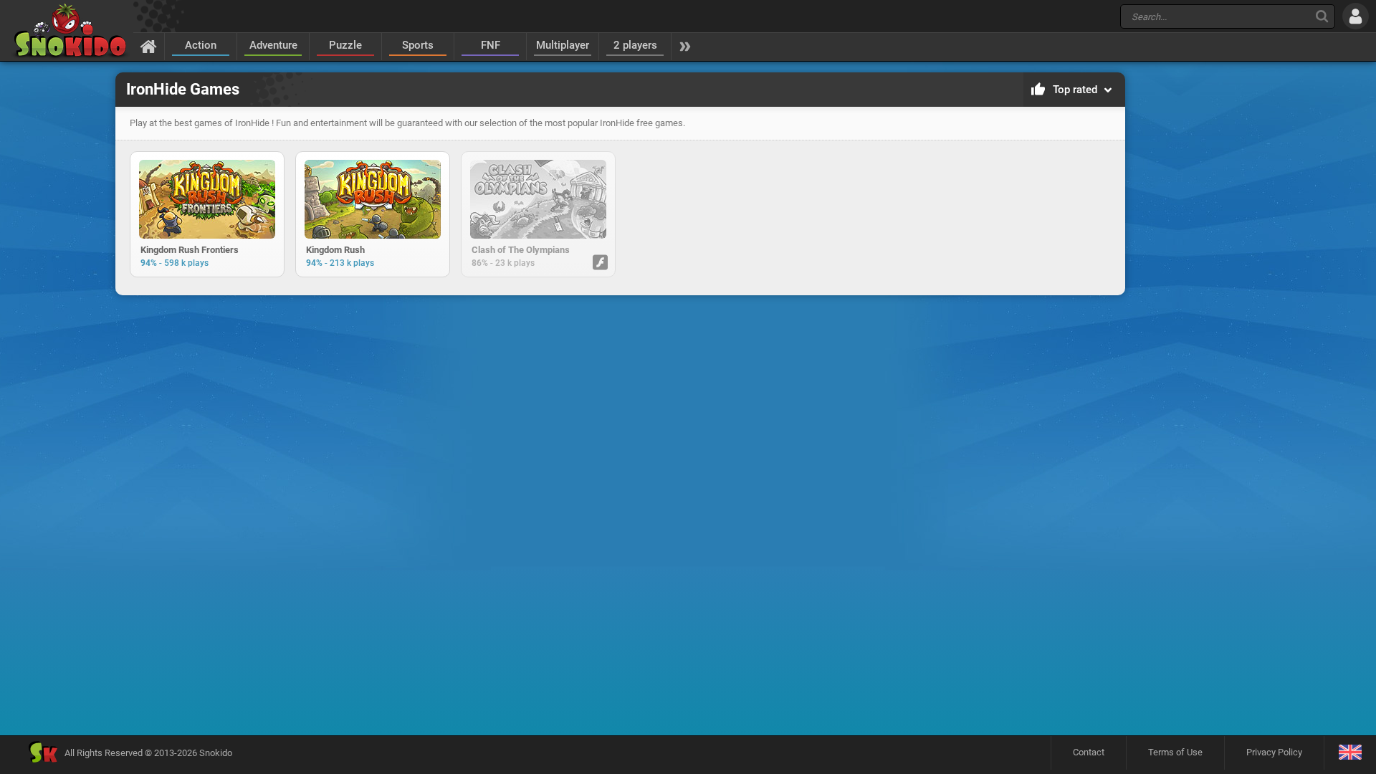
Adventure (273, 45)
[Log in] (1355, 16)
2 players (635, 45)
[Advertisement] (620, 347)
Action (200, 45)
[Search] (1322, 16)
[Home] (148, 46)
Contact (1088, 752)
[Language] (1350, 753)
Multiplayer (562, 45)
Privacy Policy (1274, 752)
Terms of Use (1175, 752)
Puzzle (345, 45)
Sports (418, 45)
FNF (490, 45)
